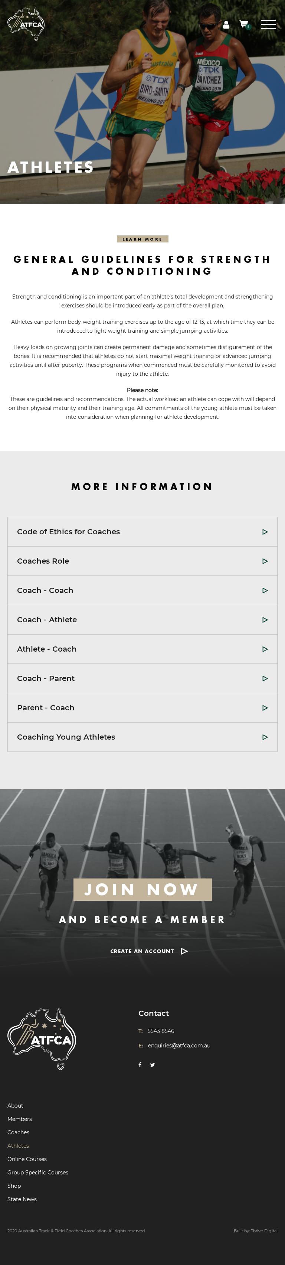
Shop (14, 1186)
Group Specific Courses (37, 1172)
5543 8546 (161, 1031)
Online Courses (27, 1159)
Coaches (18, 1132)
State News (22, 1199)
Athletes (18, 1145)
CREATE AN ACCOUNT (142, 951)
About (15, 1105)
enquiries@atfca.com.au (179, 1045)
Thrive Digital (264, 1230)
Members (19, 1119)
